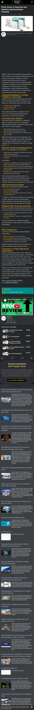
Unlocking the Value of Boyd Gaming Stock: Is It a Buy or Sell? (16, 411)
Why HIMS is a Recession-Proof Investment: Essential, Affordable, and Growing (15, 448)
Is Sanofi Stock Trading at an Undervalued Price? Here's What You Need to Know (16, 391)
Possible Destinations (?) (9, 668)
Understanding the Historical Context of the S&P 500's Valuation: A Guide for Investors (16, 636)
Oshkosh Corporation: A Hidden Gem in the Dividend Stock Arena (14, 620)
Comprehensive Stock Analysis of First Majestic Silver (16, 695)
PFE (8, 316)
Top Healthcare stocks (15, 292)
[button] (31, 706)
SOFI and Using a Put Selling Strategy (13, 517)
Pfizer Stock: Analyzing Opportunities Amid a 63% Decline (16, 469)
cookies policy (8, 708)
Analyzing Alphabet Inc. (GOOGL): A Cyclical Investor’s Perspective (15, 562)
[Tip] (32, 358)
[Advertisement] (17, 54)
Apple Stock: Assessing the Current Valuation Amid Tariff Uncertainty (15, 485)
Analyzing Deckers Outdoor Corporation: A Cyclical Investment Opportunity (14, 579)
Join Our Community (17, 380)
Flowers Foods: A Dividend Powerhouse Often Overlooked (15, 605)
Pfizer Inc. (9, 318)
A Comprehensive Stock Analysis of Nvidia (14, 678)
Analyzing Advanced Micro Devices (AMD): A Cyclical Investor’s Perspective (15, 545)
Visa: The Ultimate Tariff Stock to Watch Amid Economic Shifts (16, 502)
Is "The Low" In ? (6, 532)
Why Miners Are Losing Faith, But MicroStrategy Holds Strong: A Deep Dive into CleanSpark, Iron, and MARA (16, 428)
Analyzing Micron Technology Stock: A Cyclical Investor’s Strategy (16, 592)
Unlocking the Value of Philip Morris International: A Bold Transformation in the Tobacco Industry (16, 655)
